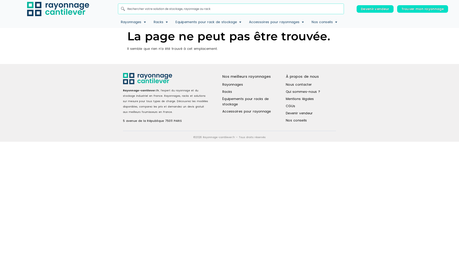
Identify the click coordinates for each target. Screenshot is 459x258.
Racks (227, 91)
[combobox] (231, 9)
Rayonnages (232, 84)
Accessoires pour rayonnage (246, 111)
